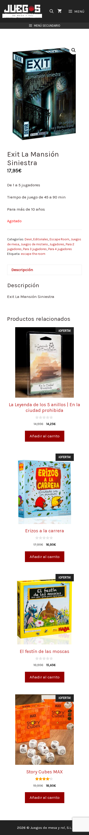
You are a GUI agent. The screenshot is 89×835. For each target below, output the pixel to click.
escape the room (33, 254)
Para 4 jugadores (60, 249)
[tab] (44, 270)
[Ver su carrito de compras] (59, 11)
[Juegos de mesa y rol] (23, 11)
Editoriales (40, 239)
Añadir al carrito (45, 436)
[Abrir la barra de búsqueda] (51, 11)
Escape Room (59, 239)
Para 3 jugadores (35, 249)
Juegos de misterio (34, 244)
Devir (28, 239)
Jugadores (56, 244)
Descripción (22, 269)
